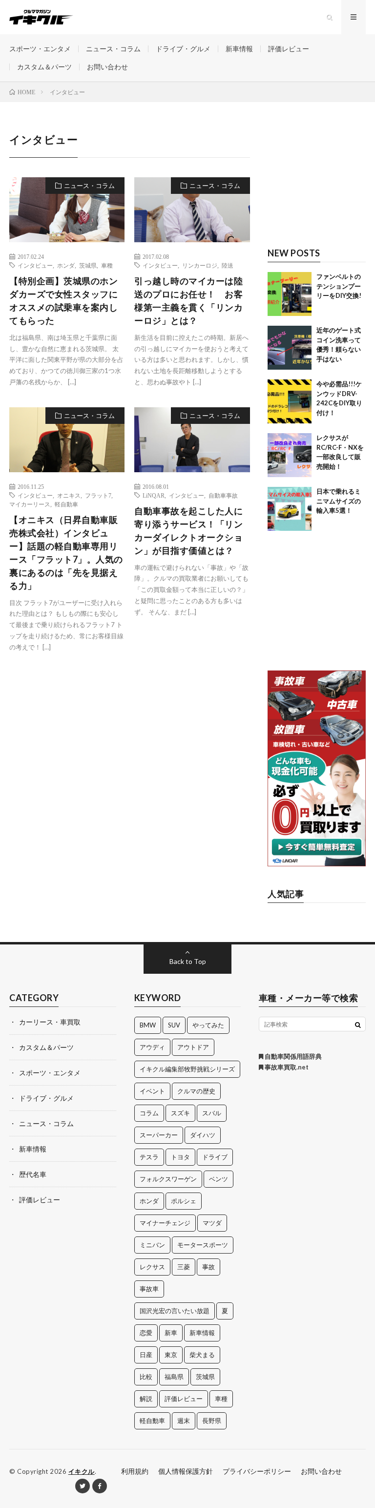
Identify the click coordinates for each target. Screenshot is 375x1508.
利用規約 (134, 1471)
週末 (183, 1420)
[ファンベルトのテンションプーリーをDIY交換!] (290, 294)
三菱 (183, 1267)
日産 (146, 1355)
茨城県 (88, 265)
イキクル (81, 1471)
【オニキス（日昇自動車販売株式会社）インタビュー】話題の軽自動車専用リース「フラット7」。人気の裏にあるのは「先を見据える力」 (66, 552)
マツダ (212, 1223)
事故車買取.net (286, 1067)
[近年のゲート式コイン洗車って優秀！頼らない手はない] (290, 348)
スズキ (180, 1113)
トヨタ (180, 1157)
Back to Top (187, 961)
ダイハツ (202, 1135)
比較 (146, 1377)
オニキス (69, 495)
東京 (171, 1355)
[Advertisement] (317, 180)
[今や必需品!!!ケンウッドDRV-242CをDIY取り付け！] (290, 401)
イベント (152, 1091)
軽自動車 (66, 504)
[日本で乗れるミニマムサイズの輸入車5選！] (290, 509)
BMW (148, 1025)
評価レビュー (288, 48)
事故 (208, 1267)
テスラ (149, 1157)
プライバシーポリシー (257, 1471)
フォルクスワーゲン (168, 1179)
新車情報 (239, 48)
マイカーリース (29, 504)
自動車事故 (223, 495)
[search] (358, 1024)
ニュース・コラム (113, 48)
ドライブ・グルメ (183, 48)
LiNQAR (154, 495)
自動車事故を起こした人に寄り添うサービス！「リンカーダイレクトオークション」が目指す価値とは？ (188, 530)
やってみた (208, 1025)
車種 (107, 265)
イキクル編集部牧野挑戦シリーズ (187, 1069)
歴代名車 (32, 1174)
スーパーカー (159, 1135)
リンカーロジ (199, 265)
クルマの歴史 (196, 1091)
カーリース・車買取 (50, 1022)
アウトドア (193, 1047)
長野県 (211, 1420)
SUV (174, 1025)
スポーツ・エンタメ (40, 48)
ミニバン (152, 1245)
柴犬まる (202, 1355)
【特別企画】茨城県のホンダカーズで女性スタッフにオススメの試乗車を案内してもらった (63, 300)
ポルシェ (183, 1201)
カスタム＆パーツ (44, 67)
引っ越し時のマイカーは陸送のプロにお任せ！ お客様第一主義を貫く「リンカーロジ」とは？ (188, 300)
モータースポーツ (202, 1245)
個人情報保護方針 (185, 1471)
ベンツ (218, 1179)
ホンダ (66, 265)
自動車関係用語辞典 (292, 1056)
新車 (171, 1333)
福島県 (174, 1377)
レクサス (152, 1267)
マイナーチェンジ (165, 1223)
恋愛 (146, 1333)
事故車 (149, 1289)
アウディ (152, 1047)
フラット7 (98, 495)
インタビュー (35, 265)
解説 (146, 1399)
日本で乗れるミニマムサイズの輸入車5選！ (338, 500)
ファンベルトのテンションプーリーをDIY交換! (338, 285)
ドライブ (215, 1157)
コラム (149, 1113)
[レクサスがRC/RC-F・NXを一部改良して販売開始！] (290, 455)
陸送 (227, 265)
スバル (211, 1113)
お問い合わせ (107, 67)
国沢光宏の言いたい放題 (174, 1311)
